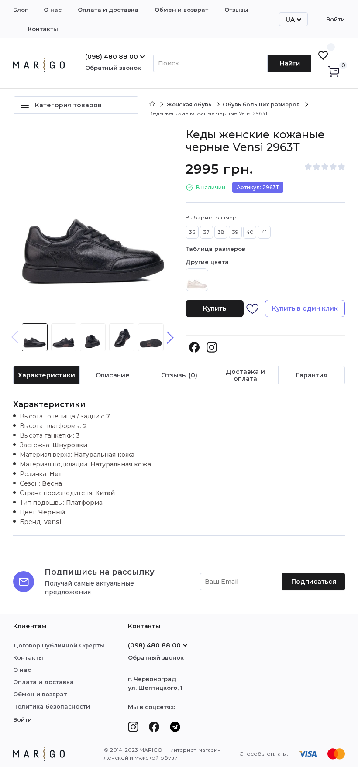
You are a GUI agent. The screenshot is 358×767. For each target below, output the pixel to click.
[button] (170, 337)
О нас (53, 9)
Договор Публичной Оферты (58, 645)
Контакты (43, 28)
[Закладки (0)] (323, 55)
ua (290, 20)
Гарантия (311, 375)
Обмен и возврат (181, 9)
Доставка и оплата (245, 375)
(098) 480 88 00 (111, 57)
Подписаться (313, 582)
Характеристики (46, 375)
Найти (289, 63)
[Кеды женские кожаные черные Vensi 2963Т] (92, 219)
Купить (214, 308)
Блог (20, 9)
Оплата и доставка (108, 9)
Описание (113, 375)
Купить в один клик (305, 308)
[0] (333, 72)
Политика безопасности (51, 706)
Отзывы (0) (179, 375)
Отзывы (236, 9)
